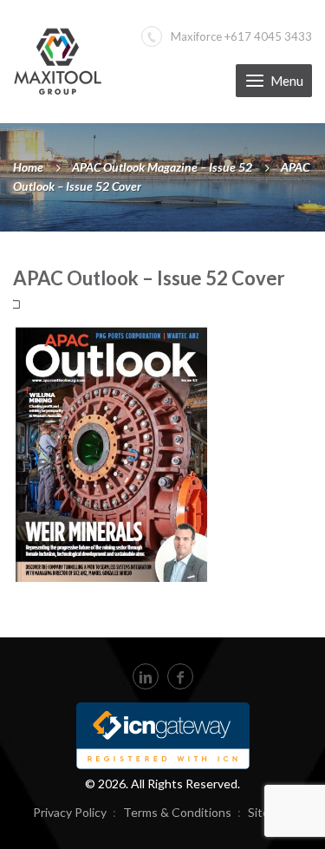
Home (28, 167)
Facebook (180, 676)
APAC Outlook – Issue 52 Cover (149, 278)
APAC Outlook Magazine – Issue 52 (162, 167)
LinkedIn (146, 676)
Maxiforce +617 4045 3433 (241, 36)
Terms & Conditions (177, 812)
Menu (286, 80)
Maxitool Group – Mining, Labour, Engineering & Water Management (57, 60)
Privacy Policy (70, 812)
